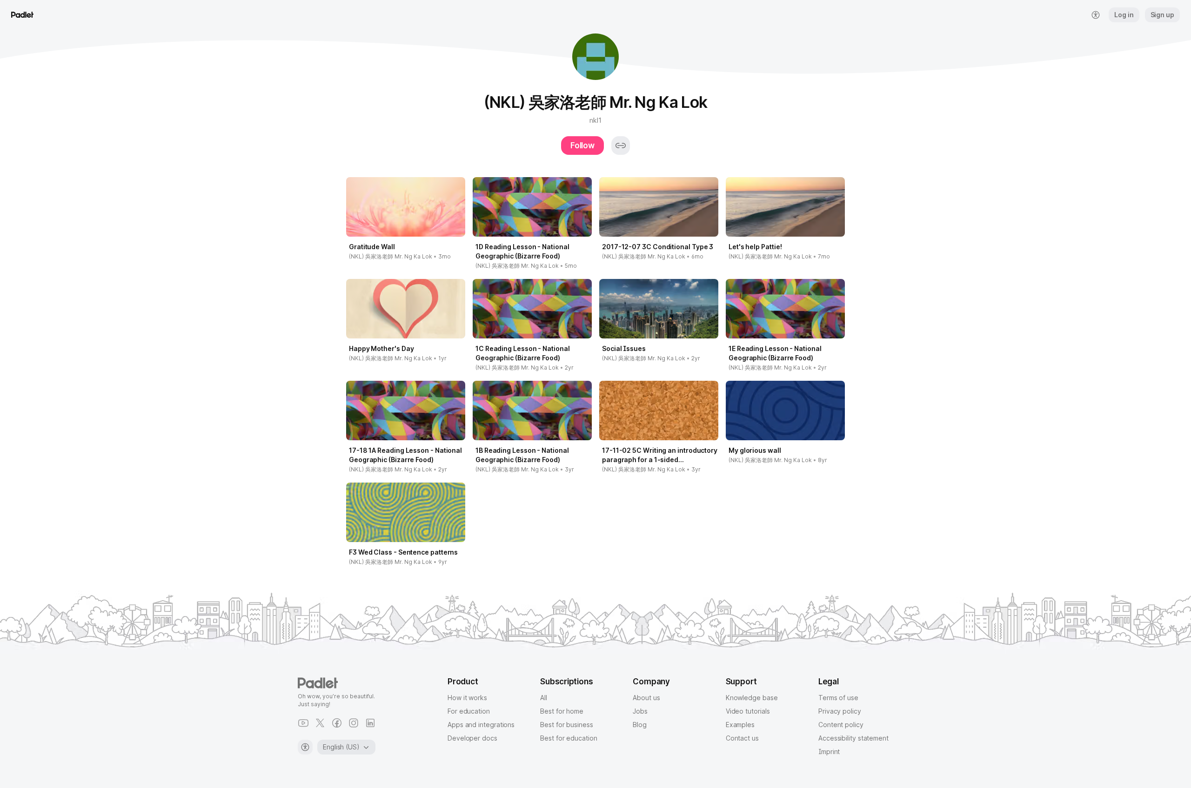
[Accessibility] (305, 747)
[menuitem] (1095, 14)
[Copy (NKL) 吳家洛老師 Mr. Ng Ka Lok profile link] (620, 145)
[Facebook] (336, 722)
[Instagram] (353, 722)
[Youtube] (303, 722)
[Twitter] (320, 722)
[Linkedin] (370, 722)
